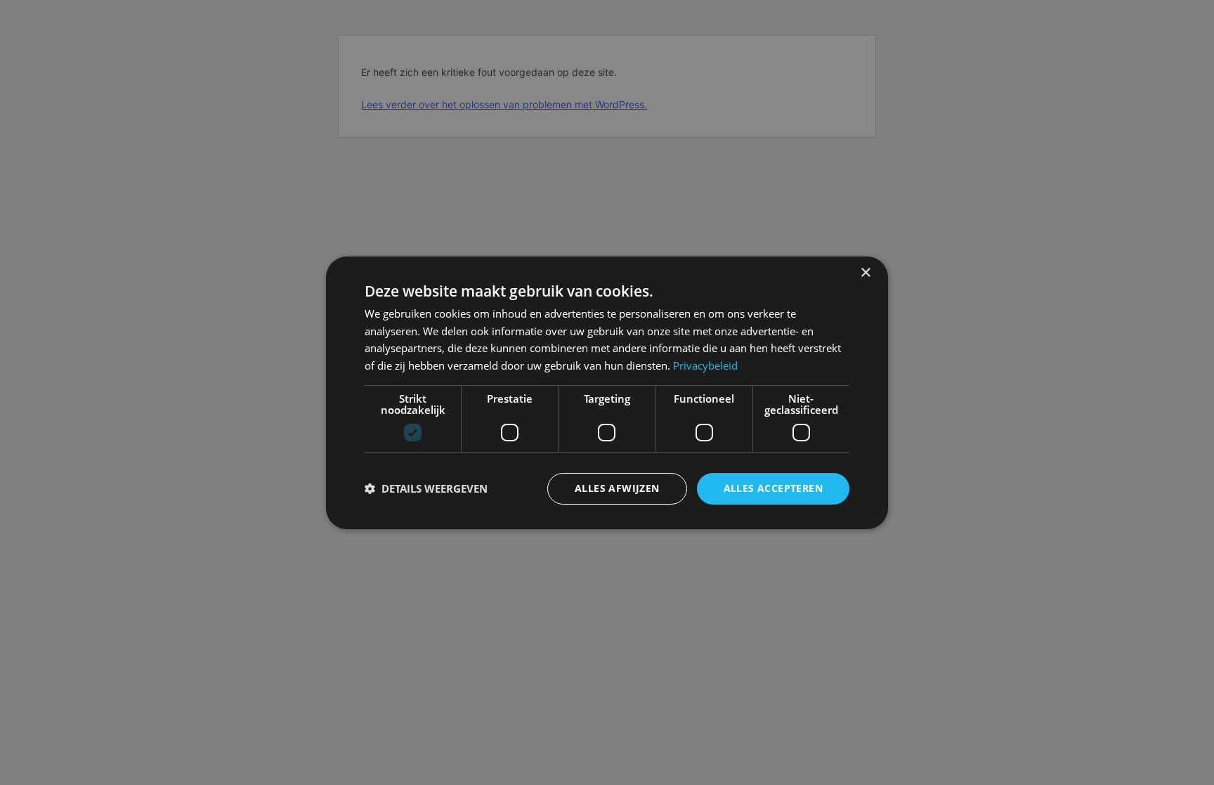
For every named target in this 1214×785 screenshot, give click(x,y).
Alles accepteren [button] (773, 488)
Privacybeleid (705, 365)
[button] (426, 488)
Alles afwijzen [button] (617, 488)
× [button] (865, 272)
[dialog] (607, 392)
